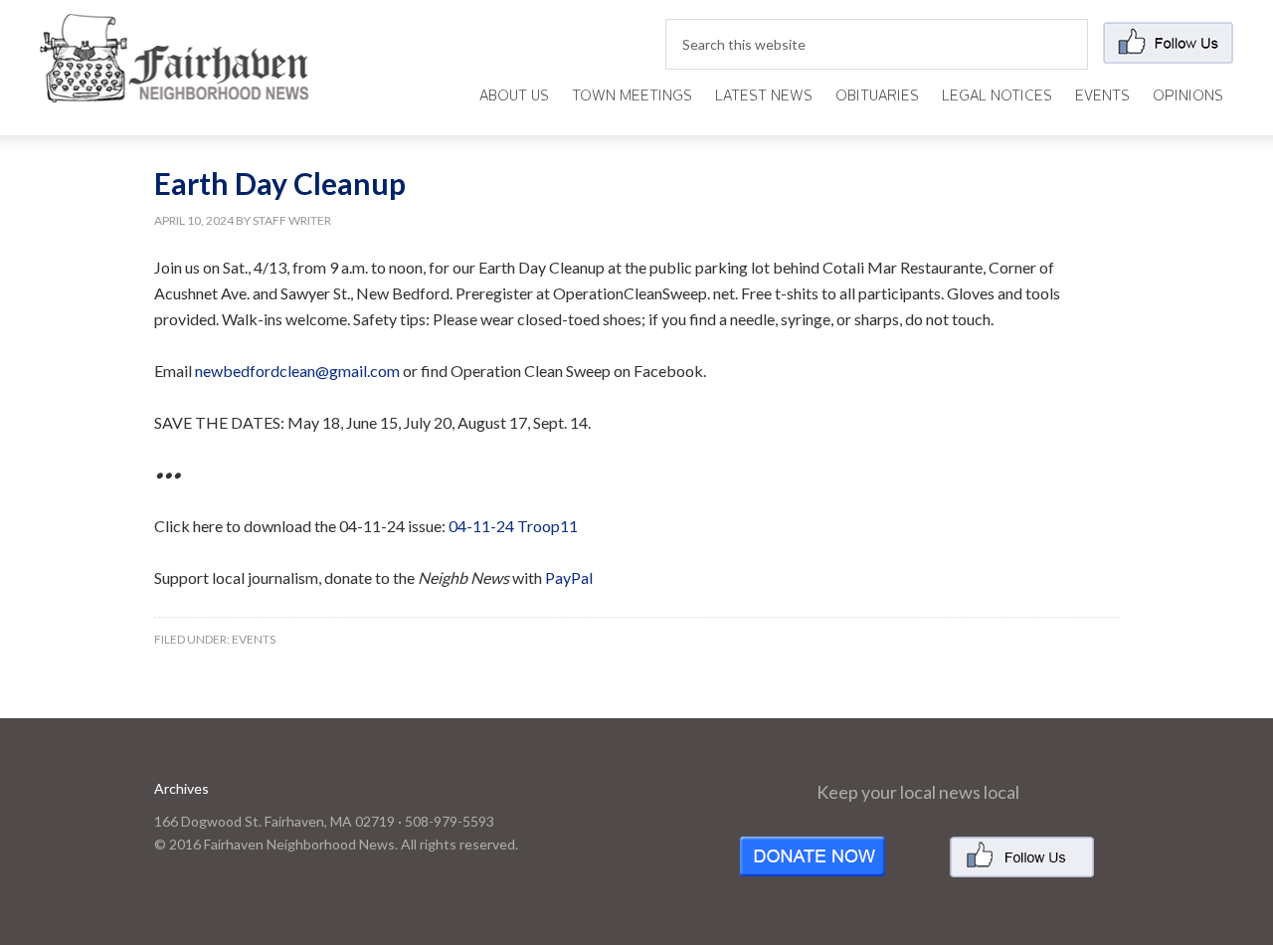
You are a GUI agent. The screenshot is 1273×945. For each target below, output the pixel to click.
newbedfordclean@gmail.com (297, 370)
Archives (181, 788)
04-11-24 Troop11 (513, 525)
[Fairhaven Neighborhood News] (174, 86)
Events (253, 639)
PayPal (569, 577)
